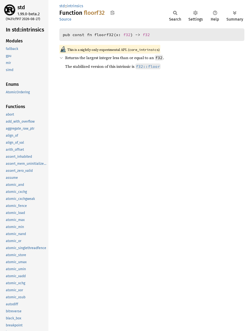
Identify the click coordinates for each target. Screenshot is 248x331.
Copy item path (112, 12)
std (21, 7)
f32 (127, 34)
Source (65, 19)
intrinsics (75, 6)
